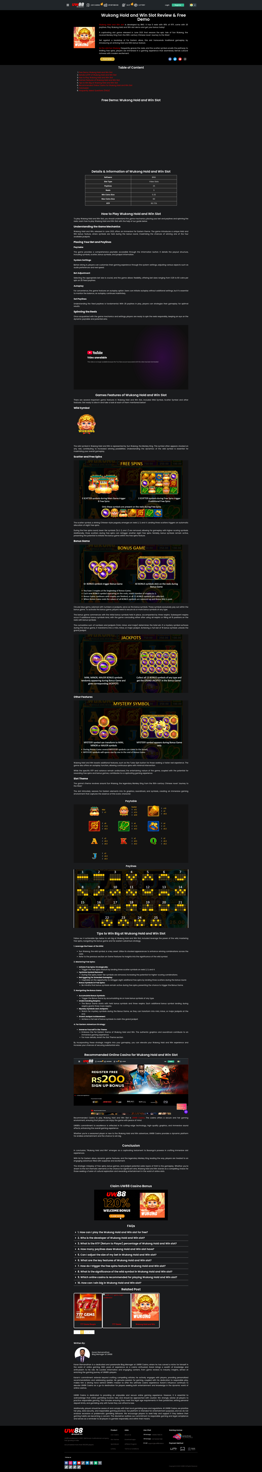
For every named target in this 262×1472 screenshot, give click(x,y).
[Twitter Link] (75, 1463)
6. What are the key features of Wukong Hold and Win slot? (115, 1260)
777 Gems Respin (88, 1324)
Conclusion (84, 88)
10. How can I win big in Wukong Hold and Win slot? (109, 1283)
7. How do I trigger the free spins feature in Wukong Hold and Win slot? (122, 1266)
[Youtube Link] (79, 1463)
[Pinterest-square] (91, 1463)
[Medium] (96, 1463)
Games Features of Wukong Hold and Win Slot (99, 80)
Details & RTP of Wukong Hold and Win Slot (97, 75)
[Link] (66, 1467)
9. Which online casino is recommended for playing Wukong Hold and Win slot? (127, 1277)
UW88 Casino (138, 1118)
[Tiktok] (83, 1463)
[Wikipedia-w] (100, 1463)
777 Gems (116, 1324)
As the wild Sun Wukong (109, 48)
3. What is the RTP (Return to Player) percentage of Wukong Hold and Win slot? (127, 1243)
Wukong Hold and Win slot (111, 24)
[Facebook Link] (66, 1463)
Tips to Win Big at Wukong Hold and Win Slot (98, 83)
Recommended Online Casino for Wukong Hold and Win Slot (105, 85)
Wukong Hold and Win (145, 1324)
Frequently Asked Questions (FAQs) (94, 90)
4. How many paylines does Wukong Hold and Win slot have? (116, 1249)
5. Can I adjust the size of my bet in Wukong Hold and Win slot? (117, 1254)
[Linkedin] (87, 1463)
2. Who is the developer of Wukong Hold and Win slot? (111, 1238)
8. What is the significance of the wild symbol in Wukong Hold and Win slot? (125, 1271)
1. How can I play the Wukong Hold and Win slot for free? (113, 1232)
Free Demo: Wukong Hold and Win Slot (95, 72)
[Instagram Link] (70, 1463)
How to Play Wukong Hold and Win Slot (96, 77)
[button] (68, 5)
